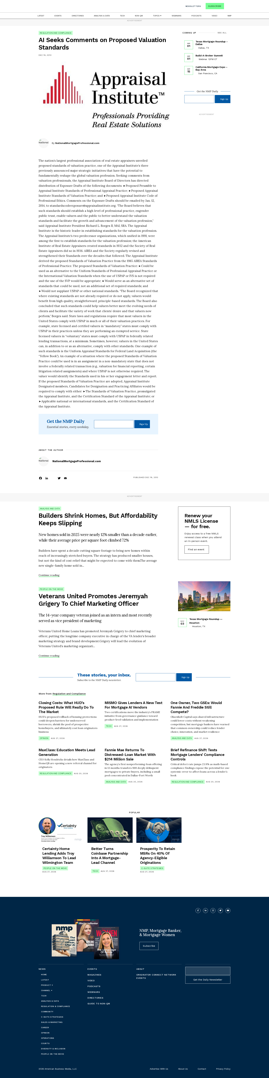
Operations (47, 1038)
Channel (46, 990)
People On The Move (51, 589)
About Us (183, 1069)
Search (227, 6)
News (42, 969)
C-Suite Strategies (152, 868)
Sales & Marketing (52, 1022)
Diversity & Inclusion (53, 1049)
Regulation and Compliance (55, 33)
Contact (202, 1069)
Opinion (44, 738)
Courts (45, 1043)
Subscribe (214, 6)
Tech (122, 16)
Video (214, 16)
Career (45, 1027)
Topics (156, 16)
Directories (78, 16)
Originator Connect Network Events (156, 976)
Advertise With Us (159, 1069)
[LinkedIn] (47, 478)
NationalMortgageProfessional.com (77, 143)
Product (46, 985)
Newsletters (193, 6)
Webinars (176, 16)
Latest (41, 16)
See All (222, 33)
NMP (229, 16)
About (140, 969)
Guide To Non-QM (98, 1003)
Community (47, 1012)
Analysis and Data (50, 508)
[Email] (65, 478)
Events (57, 16)
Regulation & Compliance (55, 1006)
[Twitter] (59, 478)
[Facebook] (40, 478)
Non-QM (139, 16)
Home (44, 974)
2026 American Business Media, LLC (58, 1069)
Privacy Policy (223, 1069)
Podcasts (196, 16)
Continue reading (49, 575)
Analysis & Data (102, 16)
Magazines (94, 974)
